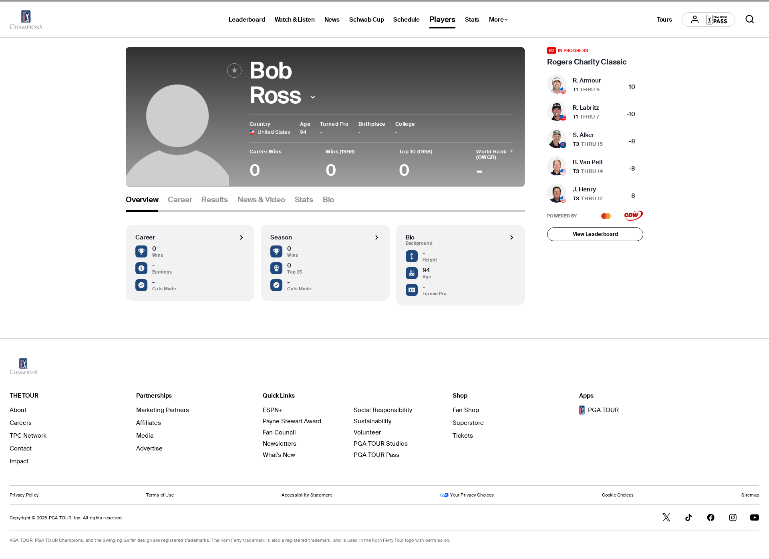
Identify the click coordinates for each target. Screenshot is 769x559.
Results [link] (214, 199)
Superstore (468, 423)
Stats (472, 20)
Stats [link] (304, 199)
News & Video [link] (261, 199)
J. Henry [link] (584, 189)
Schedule (406, 20)
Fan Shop (466, 410)
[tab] (142, 202)
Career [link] (180, 199)
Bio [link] (328, 199)
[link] (595, 56)
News (332, 20)
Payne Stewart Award (292, 421)
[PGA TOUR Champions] (26, 19)
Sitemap (750, 495)
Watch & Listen (295, 20)
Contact (21, 448)
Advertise (149, 448)
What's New (279, 455)
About (18, 410)
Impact (19, 461)
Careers (21, 423)
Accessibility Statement (307, 495)
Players (442, 19)
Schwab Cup (366, 20)
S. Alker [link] (583, 135)
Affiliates (148, 423)
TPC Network (28, 436)
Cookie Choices (618, 495)
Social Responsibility (383, 410)
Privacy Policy (24, 495)
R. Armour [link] (587, 80)
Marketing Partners (162, 410)
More (500, 21)
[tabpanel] (325, 259)
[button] (313, 97)
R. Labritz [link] (586, 108)
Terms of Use (160, 495)
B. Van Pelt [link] (588, 162)
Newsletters (279, 444)
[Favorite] (234, 70)
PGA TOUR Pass (376, 455)
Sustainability (372, 421)
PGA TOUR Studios (381, 444)
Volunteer (367, 432)
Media (144, 436)
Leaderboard (247, 20)
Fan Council (279, 432)
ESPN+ (273, 410)
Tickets (463, 436)
